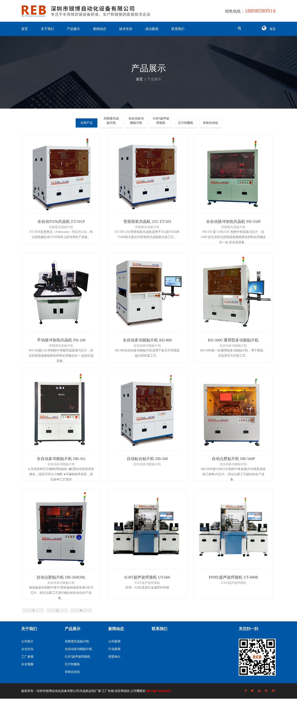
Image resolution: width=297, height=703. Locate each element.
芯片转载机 (185, 122)
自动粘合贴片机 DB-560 (147, 459)
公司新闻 (114, 641)
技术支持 (125, 29)
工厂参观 (27, 656)
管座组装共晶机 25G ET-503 (147, 221)
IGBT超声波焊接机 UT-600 (147, 577)
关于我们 (47, 29)
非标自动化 (210, 122)
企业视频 (27, 664)
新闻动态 (99, 29)
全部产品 (86, 122)
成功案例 (151, 29)
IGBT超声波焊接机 (161, 120)
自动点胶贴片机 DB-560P (233, 459)
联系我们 (177, 29)
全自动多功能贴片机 (136, 120)
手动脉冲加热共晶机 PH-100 (61, 340)
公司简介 (27, 641)
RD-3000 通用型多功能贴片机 (233, 340)
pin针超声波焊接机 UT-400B (233, 577)
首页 (24, 29)
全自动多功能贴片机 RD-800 (147, 340)
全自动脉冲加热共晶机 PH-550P (233, 221)
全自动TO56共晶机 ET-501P (61, 221)
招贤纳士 (114, 656)
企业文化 (27, 649)
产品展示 (73, 29)
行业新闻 (114, 649)
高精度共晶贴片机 (111, 120)
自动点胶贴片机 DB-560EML (61, 577)
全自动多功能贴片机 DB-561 (61, 459)
